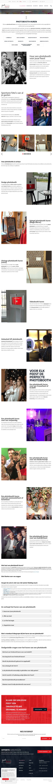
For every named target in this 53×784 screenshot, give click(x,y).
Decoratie (35, 5)
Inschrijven (44, 738)
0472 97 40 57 (35, 1)
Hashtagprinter (32, 41)
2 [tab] (24, 153)
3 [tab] (25, 153)
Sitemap (17, 779)
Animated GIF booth (44, 41)
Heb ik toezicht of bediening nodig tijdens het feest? (18, 675)
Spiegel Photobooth (8, 41)
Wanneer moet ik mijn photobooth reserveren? (16, 684)
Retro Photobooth (44, 37)
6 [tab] (30, 153)
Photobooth (22, 5)
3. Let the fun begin (8, 620)
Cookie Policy (22, 779)
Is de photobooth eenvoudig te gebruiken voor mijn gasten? (20, 670)
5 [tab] (28, 153)
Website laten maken (46, 779)
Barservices (29, 5)
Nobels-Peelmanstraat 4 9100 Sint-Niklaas (44, 762)
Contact (24, 1)
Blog (20, 1)
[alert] (9, 775)
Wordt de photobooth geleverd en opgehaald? (16, 661)
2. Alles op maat (7, 616)
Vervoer (46, 5)
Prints (38, 44)
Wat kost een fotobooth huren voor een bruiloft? (17, 652)
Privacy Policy (29, 779)
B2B (17, 1)
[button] (9, 781)
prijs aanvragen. (36, 571)
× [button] (15, 768)
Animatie (41, 5)
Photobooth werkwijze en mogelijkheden (26, 45)
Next (51, 154)
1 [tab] (22, 153)
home (23, 11)
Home (10, 1)
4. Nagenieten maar (8, 625)
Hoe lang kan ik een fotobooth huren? (13, 656)
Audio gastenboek (21, 37)
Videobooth (20, 41)
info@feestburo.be (43, 768)
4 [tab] (27, 153)
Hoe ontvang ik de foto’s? (10, 666)
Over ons (14, 1)
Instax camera (15, 44)
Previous (2, 154)
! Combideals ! (9, 37)
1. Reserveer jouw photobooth (11, 611)
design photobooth (6, 184)
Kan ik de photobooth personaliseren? (13, 679)
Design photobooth (32, 37)
